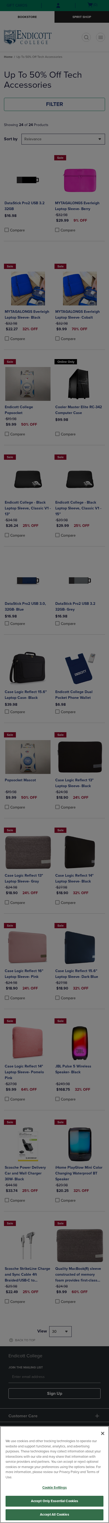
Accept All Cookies (54, 1514)
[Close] (102, 1433)
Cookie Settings (54, 1487)
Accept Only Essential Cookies (54, 1501)
